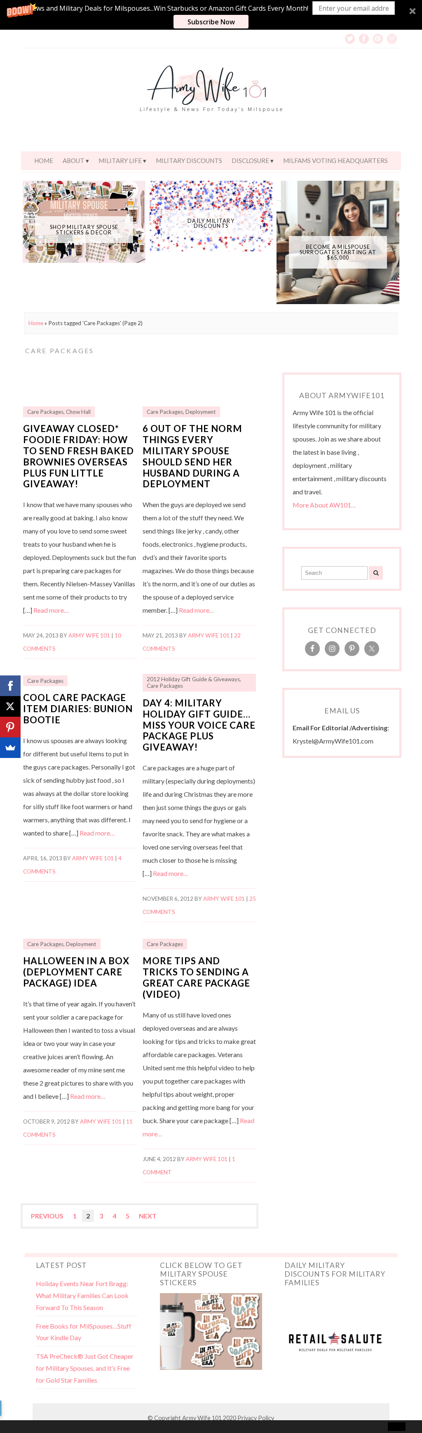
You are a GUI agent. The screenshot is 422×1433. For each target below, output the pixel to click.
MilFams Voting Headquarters (335, 160)
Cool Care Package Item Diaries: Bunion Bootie (78, 708)
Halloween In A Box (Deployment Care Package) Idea (76, 972)
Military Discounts (189, 160)
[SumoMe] (10, 747)
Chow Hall (78, 411)
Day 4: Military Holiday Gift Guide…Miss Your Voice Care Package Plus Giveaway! (199, 725)
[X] (10, 706)
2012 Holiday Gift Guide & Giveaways (193, 679)
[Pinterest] (10, 727)
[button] (211, 15)
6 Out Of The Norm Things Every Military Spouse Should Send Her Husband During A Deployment (192, 456)
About (73, 160)
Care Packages (45, 411)
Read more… (51, 610)
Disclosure (250, 160)
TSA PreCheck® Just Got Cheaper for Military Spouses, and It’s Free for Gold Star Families (85, 1368)
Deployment (200, 411)
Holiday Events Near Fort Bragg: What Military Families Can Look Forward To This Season (82, 1295)
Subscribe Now (211, 21)
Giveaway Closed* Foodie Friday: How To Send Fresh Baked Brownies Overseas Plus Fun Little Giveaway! (78, 456)
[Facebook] (10, 685)
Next (148, 1216)
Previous (47, 1216)
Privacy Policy (255, 1417)
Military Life (120, 160)
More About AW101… (324, 505)
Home (43, 160)
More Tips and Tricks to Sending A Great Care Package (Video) (196, 977)
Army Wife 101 (89, 635)
